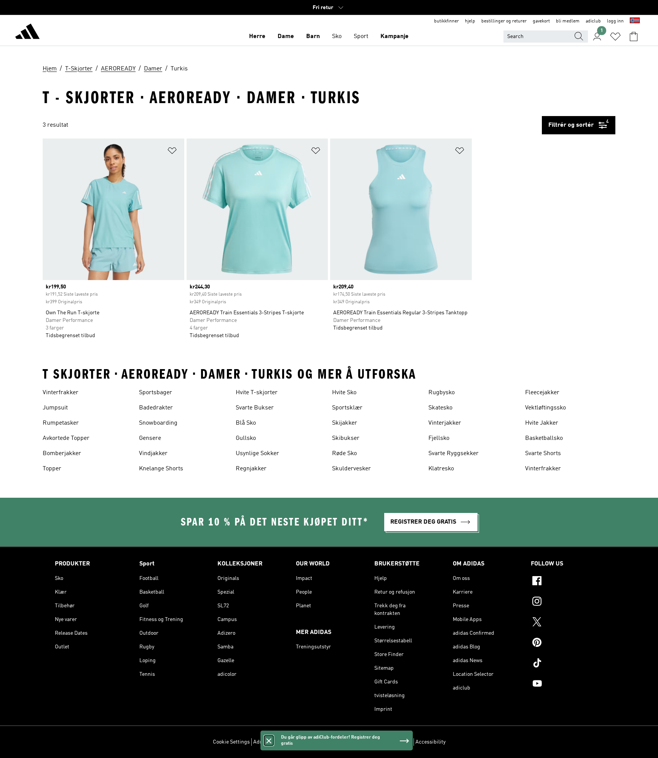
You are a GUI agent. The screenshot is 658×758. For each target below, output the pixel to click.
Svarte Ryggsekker (453, 454)
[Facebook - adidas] (567, 582)
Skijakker (344, 423)
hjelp (470, 21)
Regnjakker (251, 469)
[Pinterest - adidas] (567, 643)
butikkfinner (446, 21)
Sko (337, 36)
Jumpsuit (55, 408)
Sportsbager (155, 393)
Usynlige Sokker (257, 454)
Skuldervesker (351, 469)
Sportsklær (347, 408)
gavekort (541, 21)
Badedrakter (156, 408)
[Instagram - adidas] (567, 602)
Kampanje (394, 36)
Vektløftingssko (545, 408)
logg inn (615, 21)
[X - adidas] (567, 623)
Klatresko (441, 469)
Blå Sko (246, 423)
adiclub (593, 21)
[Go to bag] (633, 36)
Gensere (150, 438)
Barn (313, 36)
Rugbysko (441, 393)
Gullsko (246, 438)
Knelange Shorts (161, 469)
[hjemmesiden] (27, 33)
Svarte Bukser (255, 408)
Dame (286, 36)
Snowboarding (158, 423)
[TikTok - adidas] (567, 664)
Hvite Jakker (541, 423)
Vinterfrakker (60, 393)
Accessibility (430, 742)
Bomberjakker (62, 454)
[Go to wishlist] (615, 36)
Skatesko (440, 408)
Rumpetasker (61, 423)
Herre (257, 36)
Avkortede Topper (66, 438)
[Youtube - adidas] (567, 684)
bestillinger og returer (504, 21)
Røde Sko (344, 454)
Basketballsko (544, 438)
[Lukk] (268, 740)
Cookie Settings (231, 742)
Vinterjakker (444, 423)
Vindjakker (153, 454)
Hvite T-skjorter (257, 393)
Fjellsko (438, 438)
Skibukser (345, 438)
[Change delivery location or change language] (635, 21)
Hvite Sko (344, 393)
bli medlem (568, 21)
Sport (361, 36)
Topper (52, 469)
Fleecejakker (542, 393)
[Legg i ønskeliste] (172, 152)
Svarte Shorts (543, 454)
